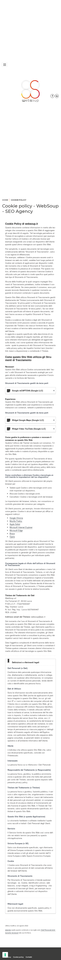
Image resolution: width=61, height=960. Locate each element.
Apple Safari (15, 524)
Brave (12, 533)
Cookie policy (18, 957)
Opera (12, 536)
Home (5, 200)
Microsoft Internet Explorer (21, 527)
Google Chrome (16, 518)
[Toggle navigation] (5, 64)
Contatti (29, 957)
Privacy (8, 957)
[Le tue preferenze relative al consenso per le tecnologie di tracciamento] (5, 955)
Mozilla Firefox (16, 521)
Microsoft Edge (16, 530)
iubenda (8, 930)
